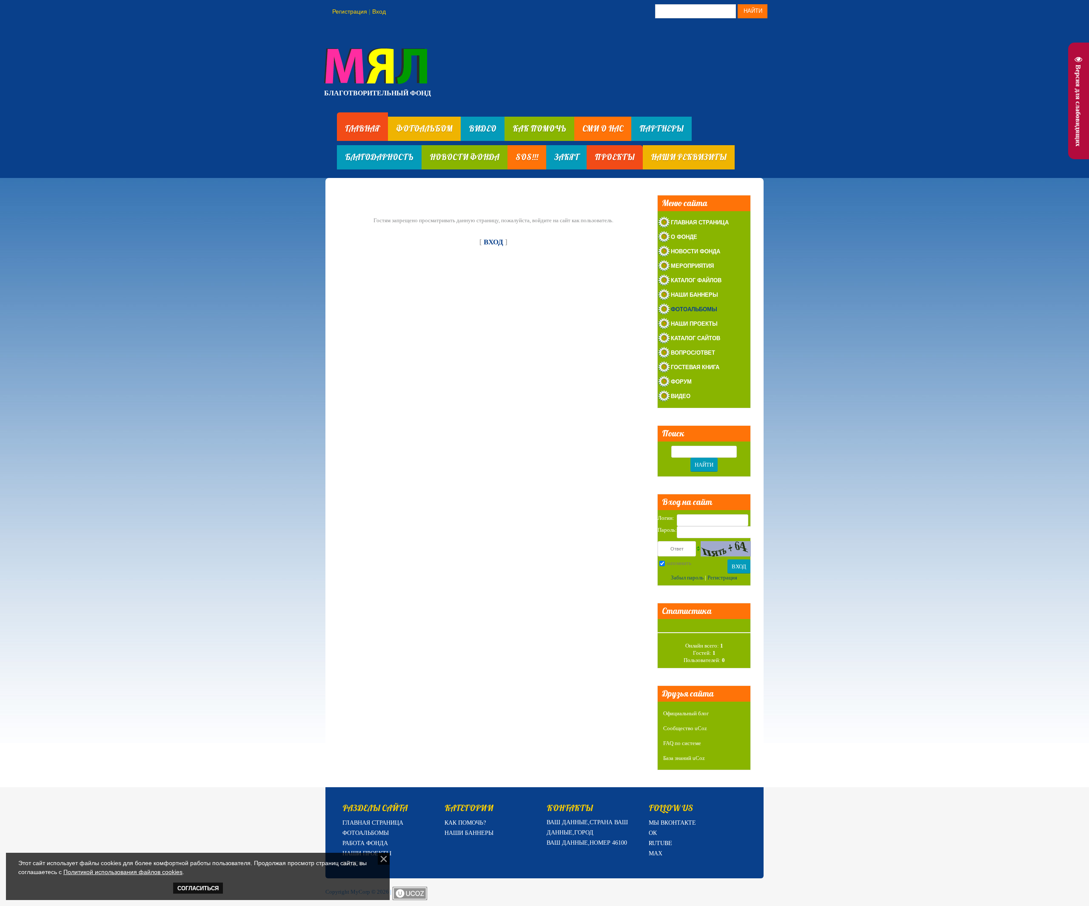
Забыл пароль (687, 577)
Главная (362, 129)
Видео (482, 129)
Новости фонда (464, 157)
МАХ (655, 853)
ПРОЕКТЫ (615, 157)
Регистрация (349, 11)
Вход (379, 11)
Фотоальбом (424, 129)
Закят (566, 157)
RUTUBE (660, 843)
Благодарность (379, 157)
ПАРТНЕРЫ (661, 129)
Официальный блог (686, 713)
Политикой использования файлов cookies (122, 872)
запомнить (678, 563)
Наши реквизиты (689, 157)
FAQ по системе (682, 743)
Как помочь (539, 129)
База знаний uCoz (684, 758)
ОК (653, 833)
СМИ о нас (602, 129)
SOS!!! (527, 157)
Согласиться (198, 888)
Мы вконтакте (672, 822)
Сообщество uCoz (685, 728)
